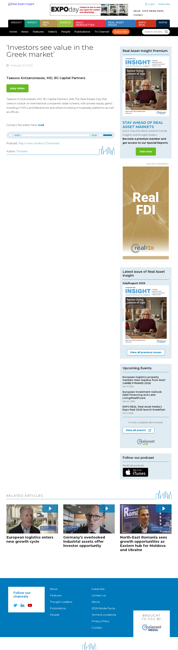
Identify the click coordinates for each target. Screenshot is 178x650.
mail (41, 125)
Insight (16, 22)
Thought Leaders (61, 601)
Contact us (99, 595)
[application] (60, 135)
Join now (146, 151)
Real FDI (46, 23)
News (25, 31)
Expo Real (142, 23)
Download (52, 143)
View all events (136, 430)
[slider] (108, 135)
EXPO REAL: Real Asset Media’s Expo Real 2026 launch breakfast (144, 409)
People (65, 31)
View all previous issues (145, 352)
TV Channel (101, 31)
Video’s (52, 31)
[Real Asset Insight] (23, 4)
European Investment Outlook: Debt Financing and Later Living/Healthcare (142, 396)
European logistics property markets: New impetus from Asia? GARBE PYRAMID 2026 (144, 382)
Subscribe (164, 4)
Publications (82, 31)
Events (65, 22)
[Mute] (100, 135)
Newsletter (85, 23)
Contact (138, 14)
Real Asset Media (116, 23)
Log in (151, 4)
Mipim (163, 22)
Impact (32, 22)
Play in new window (31, 143)
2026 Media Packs (153, 10)
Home (13, 31)
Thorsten (22, 151)
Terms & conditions (104, 614)
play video (17, 88)
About (136, 10)
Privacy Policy (100, 621)
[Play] (11, 135)
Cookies (97, 627)
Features (38, 31)
